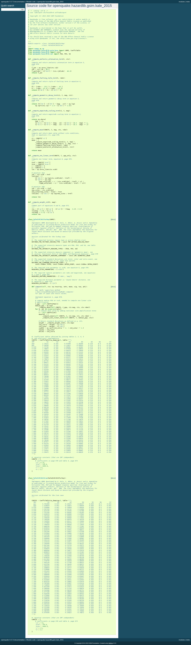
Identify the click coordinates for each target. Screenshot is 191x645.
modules (182, 2)
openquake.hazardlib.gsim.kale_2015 (50, 2)
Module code (30, 2)
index (188, 2)
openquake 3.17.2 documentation (13, 2)
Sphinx (111, 643)
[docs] (113, 219)
